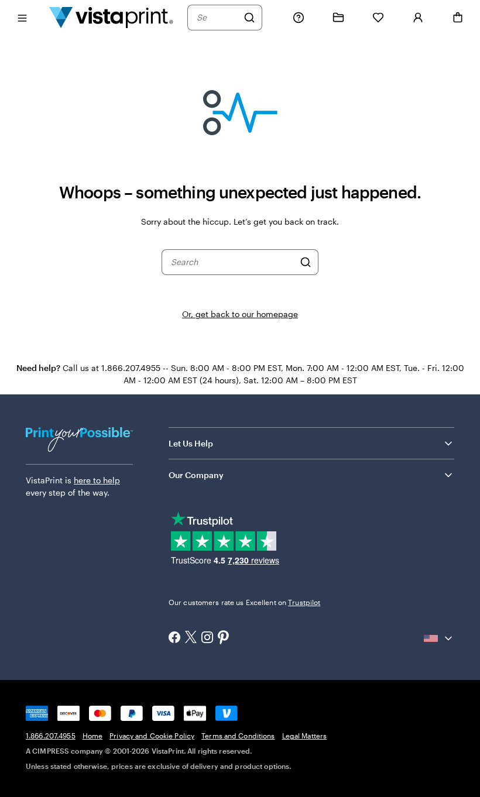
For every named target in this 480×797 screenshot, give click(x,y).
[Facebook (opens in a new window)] (174, 638)
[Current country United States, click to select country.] (439, 638)
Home (92, 735)
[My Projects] (338, 17)
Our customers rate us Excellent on (244, 602)
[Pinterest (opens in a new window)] (223, 638)
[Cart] (458, 17)
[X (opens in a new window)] (191, 638)
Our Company (196, 475)
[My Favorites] (378, 17)
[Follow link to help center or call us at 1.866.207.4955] (298, 17)
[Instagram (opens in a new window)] (207, 638)
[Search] (249, 17)
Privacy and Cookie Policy (151, 735)
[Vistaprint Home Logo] (111, 17)
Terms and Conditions (238, 735)
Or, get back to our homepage (240, 314)
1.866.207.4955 (51, 735)
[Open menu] (22, 17)
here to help (97, 480)
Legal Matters (304, 735)
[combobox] (217, 17)
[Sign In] (418, 17)
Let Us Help (191, 443)
